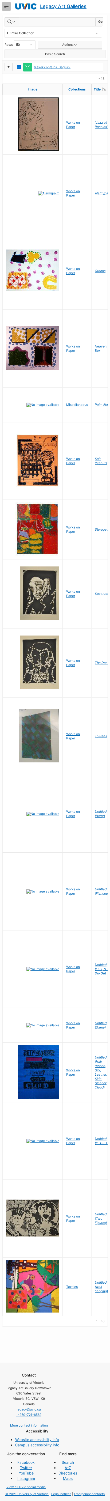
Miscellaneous (77, 405)
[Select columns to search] (12, 21)
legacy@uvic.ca (29, 1409)
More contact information (29, 1425)
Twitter (26, 1467)
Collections (77, 89)
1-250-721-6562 (28, 1415)
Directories (67, 1473)
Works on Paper (73, 124)
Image (32, 89)
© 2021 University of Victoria (27, 1494)
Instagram (26, 1478)
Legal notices (61, 1494)
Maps (68, 1478)
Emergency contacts (89, 1494)
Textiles (72, 1287)
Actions (67, 45)
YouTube (26, 1473)
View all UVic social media (26, 1487)
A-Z (68, 1467)
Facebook (26, 1462)
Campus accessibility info (37, 1445)
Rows (9, 45)
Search (68, 1462)
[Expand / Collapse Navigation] (6, 6)
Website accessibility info (37, 1439)
